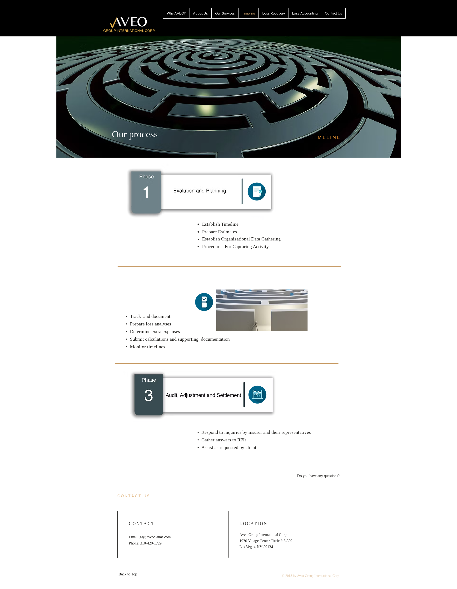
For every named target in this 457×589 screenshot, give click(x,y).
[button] (318, 476)
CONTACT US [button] (133, 496)
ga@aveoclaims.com (155, 537)
